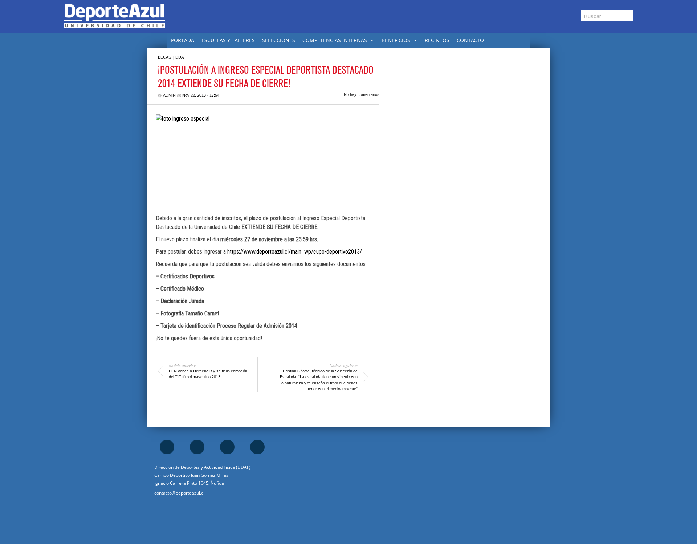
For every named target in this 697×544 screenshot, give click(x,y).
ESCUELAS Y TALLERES (228, 40)
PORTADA (182, 40)
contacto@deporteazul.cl (179, 493)
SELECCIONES (278, 40)
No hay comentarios (361, 94)
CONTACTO (470, 40)
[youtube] (257, 447)
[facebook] (167, 447)
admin (169, 95)
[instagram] (197, 447)
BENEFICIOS (396, 40)
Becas (164, 57)
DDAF (180, 57)
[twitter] (227, 447)
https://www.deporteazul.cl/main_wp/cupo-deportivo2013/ (294, 251)
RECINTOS (437, 40)
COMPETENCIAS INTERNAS (334, 40)
